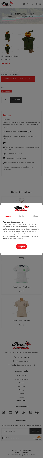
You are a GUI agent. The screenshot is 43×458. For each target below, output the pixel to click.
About (35, 216)
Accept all (21, 247)
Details (21, 216)
